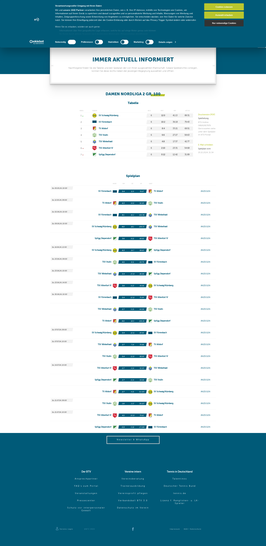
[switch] (99, 42)
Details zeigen (165, 42)
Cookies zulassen (224, 7)
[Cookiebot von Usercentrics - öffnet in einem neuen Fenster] (37, 42)
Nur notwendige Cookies (224, 23)
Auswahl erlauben (224, 15)
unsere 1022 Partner (73, 10)
